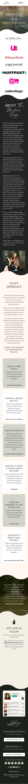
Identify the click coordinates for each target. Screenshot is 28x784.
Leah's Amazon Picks (14, 739)
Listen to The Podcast (14, 754)
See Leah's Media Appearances (14, 454)
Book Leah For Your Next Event (14, 560)
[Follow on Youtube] (9, 763)
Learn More (14, 489)
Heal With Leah (14, 523)
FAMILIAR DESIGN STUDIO (17, 775)
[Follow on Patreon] (12, 763)
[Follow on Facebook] (5, 763)
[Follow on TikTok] (22, 763)
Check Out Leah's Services (14, 419)
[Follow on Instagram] (19, 763)
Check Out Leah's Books (14, 385)
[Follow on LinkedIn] (15, 763)
